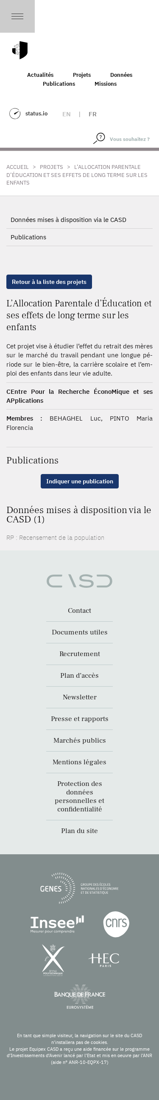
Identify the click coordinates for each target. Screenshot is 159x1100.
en (66, 114)
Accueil (17, 167)
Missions (106, 84)
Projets (82, 75)
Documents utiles (80, 632)
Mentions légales (79, 762)
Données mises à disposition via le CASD (68, 220)
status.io (36, 113)
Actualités (40, 75)
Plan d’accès (79, 675)
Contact (79, 610)
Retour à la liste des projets (49, 282)
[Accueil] (19, 50)
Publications (59, 84)
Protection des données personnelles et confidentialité (79, 796)
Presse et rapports (80, 719)
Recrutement (79, 654)
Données (121, 75)
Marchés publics (79, 740)
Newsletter (80, 697)
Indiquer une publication (79, 481)
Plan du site (79, 831)
